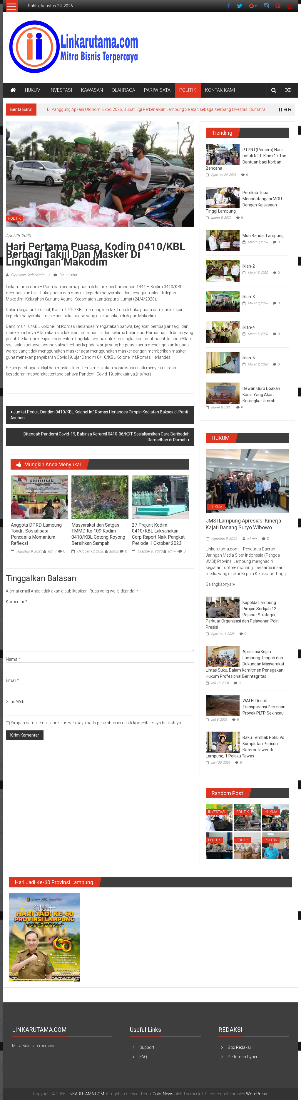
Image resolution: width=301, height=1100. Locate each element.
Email (12, 680)
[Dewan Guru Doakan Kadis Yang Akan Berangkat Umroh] (223, 392)
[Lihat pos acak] (288, 90)
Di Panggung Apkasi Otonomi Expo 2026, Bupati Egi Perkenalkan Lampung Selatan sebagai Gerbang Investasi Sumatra (156, 109)
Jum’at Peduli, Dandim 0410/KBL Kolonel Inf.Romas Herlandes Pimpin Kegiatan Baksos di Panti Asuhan (99, 415)
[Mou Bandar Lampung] (223, 240)
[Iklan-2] (223, 270)
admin (52, 551)
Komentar (16, 601)
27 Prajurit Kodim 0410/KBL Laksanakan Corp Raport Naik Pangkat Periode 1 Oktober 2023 (158, 534)
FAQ (143, 1056)
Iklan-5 (249, 357)
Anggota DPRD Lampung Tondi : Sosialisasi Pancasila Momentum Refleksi (36, 534)
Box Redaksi (239, 1047)
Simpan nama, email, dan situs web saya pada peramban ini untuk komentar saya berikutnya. (96, 722)
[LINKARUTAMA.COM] (13, 90)
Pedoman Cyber (242, 1056)
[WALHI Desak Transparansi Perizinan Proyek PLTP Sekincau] (223, 705)
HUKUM (33, 90)
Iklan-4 (249, 327)
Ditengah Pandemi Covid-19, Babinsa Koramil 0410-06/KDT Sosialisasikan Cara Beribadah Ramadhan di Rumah (107, 437)
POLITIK (187, 90)
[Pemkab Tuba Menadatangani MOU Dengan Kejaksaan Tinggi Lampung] (223, 197)
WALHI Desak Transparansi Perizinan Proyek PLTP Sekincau (264, 706)
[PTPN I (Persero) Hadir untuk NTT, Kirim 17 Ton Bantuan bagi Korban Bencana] (223, 154)
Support (146, 1047)
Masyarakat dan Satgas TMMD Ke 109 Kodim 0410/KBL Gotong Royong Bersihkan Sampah (98, 534)
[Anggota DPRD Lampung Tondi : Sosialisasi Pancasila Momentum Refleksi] (39, 497)
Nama (13, 659)
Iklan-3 (249, 296)
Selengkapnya (219, 584)
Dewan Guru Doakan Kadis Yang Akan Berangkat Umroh (261, 394)
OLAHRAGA (123, 90)
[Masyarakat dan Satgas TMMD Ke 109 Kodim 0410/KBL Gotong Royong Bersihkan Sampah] (99, 497)
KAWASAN (92, 90)
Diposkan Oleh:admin (27, 275)
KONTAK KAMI (220, 90)
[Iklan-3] (223, 301)
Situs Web (15, 701)
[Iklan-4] (223, 331)
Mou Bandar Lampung (263, 235)
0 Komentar (67, 275)
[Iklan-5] (223, 362)
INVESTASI (60, 90)
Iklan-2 (249, 266)
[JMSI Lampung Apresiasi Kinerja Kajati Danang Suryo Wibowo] (247, 480)
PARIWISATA (157, 90)
